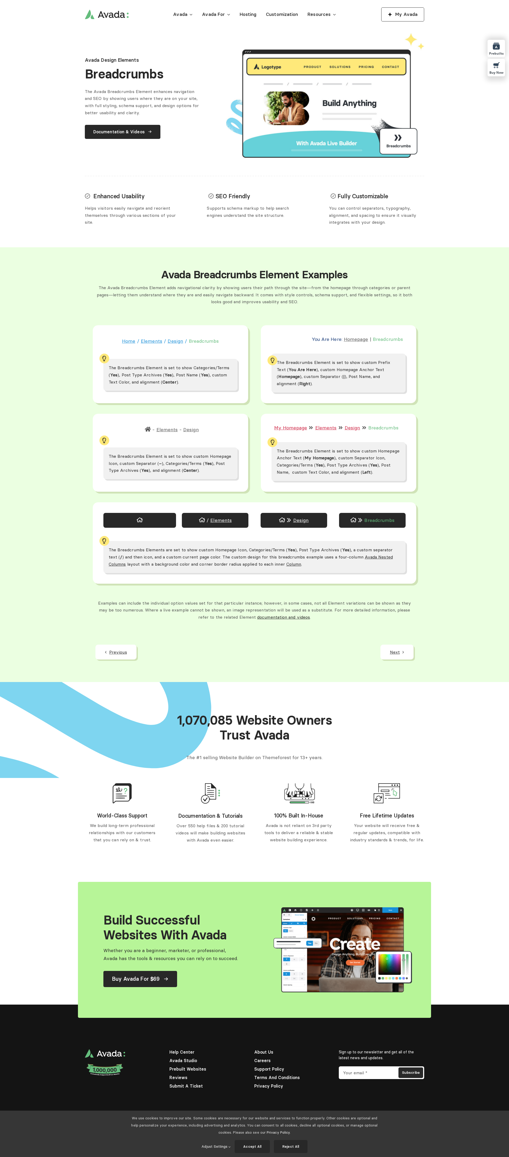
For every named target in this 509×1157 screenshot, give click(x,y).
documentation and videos (283, 617)
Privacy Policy (278, 1132)
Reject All (290, 1146)
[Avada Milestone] (105, 1065)
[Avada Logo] (107, 11)
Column (293, 564)
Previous (118, 652)
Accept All (252, 1146)
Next (395, 652)
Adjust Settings (215, 1146)
